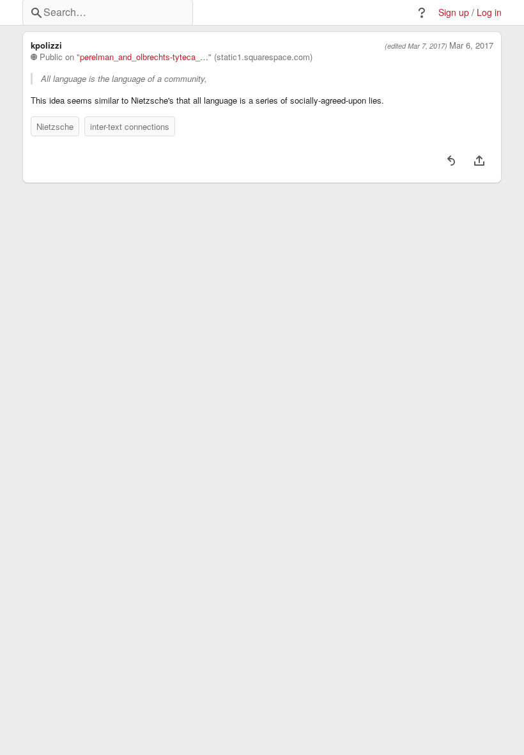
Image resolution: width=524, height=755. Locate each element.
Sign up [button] (453, 12)
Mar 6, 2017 (471, 45)
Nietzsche (54, 126)
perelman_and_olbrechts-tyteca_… (144, 57)
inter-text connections (129, 126)
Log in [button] (489, 12)
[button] (422, 12)
